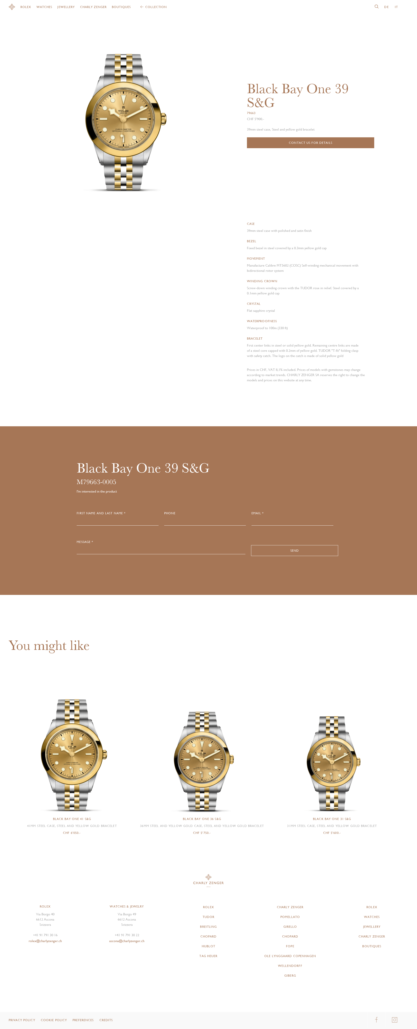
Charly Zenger (93, 7)
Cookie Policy (54, 1020)
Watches (44, 7)
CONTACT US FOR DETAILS (310, 142)
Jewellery (66, 7)
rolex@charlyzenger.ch (45, 941)
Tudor (209, 917)
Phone (170, 513)
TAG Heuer (208, 956)
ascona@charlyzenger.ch (126, 941)
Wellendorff (290, 966)
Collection (156, 7)
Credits (106, 1020)
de (386, 7)
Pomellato (290, 917)
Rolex (25, 7)
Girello (290, 926)
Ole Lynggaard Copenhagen (290, 956)
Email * (258, 513)
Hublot (208, 946)
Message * (85, 542)
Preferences (83, 1020)
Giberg (290, 975)
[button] (163, 115)
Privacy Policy (22, 1020)
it (396, 7)
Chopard (208, 936)
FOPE (290, 946)
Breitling (208, 926)
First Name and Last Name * (101, 513)
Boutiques (121, 7)
